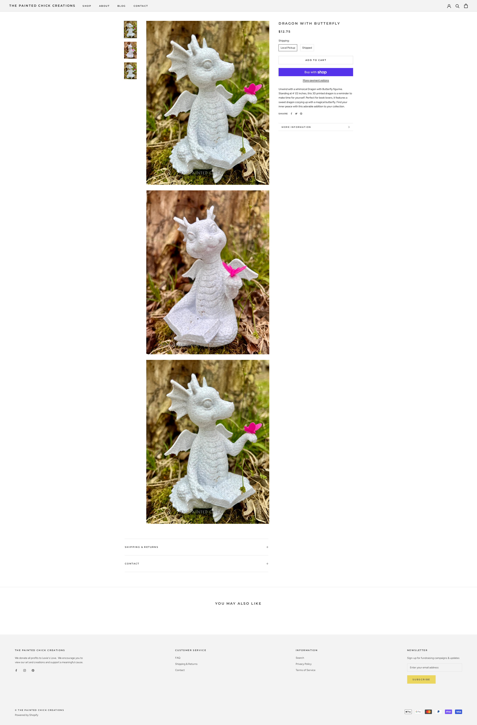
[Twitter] (296, 114)
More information (296, 127)
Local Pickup (288, 48)
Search (300, 657)
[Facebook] (291, 114)
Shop (87, 5)
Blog (121, 5)
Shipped (307, 48)
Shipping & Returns (141, 547)
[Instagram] (24, 670)
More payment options (316, 80)
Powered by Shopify (26, 715)
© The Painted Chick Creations (39, 710)
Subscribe (421, 679)
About (104, 5)
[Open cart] (466, 6)
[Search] (457, 6)
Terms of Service (305, 670)
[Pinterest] (301, 114)
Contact (141, 5)
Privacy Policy (304, 664)
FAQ (177, 657)
